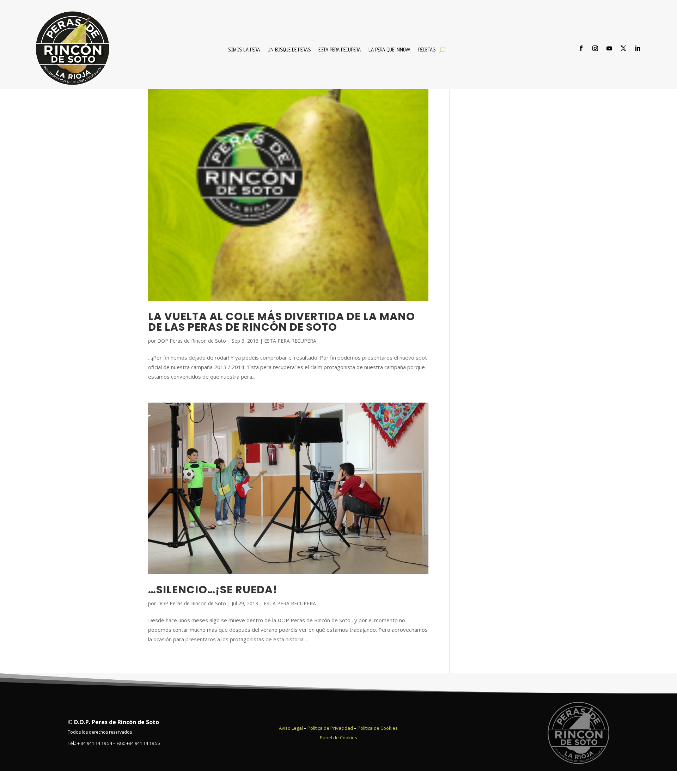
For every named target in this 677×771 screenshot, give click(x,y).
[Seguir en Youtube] (609, 48)
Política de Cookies (378, 728)
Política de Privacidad (330, 728)
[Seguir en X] (623, 48)
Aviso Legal (291, 728)
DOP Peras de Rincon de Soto (191, 340)
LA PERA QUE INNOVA (389, 50)
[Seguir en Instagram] (595, 48)
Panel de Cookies (338, 737)
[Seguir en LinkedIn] (637, 48)
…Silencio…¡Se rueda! (212, 589)
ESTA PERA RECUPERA (339, 50)
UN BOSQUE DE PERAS (289, 50)
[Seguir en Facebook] (581, 48)
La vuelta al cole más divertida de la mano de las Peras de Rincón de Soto (281, 322)
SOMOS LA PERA (244, 50)
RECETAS (426, 50)
